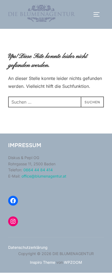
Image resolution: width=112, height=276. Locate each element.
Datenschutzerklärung (28, 247)
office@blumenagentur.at (43, 176)
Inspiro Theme (42, 262)
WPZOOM (73, 262)
